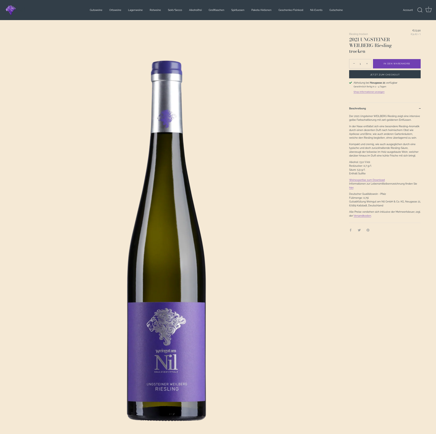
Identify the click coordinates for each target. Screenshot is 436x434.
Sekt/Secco (175, 10)
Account (408, 10)
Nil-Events (316, 10)
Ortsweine (115, 10)
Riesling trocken (358, 34)
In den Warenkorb (397, 63)
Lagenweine (135, 10)
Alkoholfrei (195, 10)
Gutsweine (96, 10)
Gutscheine (336, 10)
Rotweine (155, 10)
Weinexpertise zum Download (367, 180)
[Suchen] (420, 10)
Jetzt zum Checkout (385, 74)
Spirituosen (237, 10)
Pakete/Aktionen (261, 10)
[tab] (385, 168)
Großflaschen (216, 10)
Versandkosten (362, 215)
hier (351, 187)
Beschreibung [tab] (357, 108)
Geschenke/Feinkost (290, 10)
